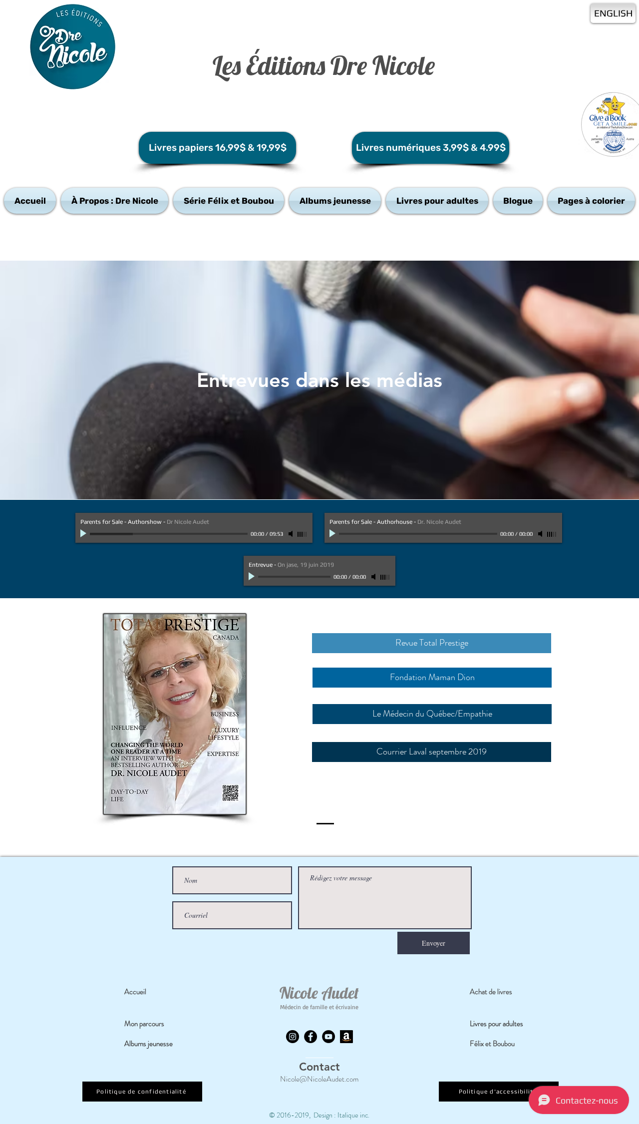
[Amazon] (346, 1036)
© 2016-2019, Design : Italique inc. (319, 1115)
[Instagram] (292, 1036)
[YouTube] (328, 1036)
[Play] (84, 534)
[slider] (303, 534)
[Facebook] (310, 1036)
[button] (114, 201)
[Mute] (292, 534)
